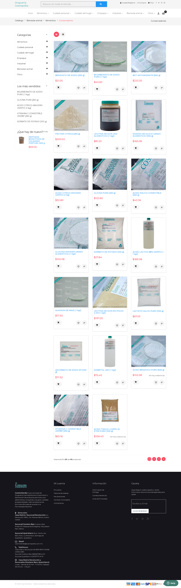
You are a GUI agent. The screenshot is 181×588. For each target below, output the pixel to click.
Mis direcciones (59, 496)
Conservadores (66, 20)
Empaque (102, 13)
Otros (150, 13)
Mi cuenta (57, 490)
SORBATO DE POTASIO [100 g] (32, 121)
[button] (58, 87)
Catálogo (19, 20)
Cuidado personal (61, 13)
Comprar (141, 3)
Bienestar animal (134, 13)
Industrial (116, 13)
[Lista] (63, 34)
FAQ (150, 3)
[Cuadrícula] (56, 34)
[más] (45, 132)
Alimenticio (42, 13)
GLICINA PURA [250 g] (28, 100)
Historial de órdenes (61, 493)
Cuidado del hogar (83, 13)
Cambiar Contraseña (62, 500)
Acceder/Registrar (127, 3)
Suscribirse (140, 511)
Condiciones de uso (99, 495)
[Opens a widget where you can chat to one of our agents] (171, 583)
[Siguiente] (164, 459)
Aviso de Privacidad (99, 499)
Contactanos (59, 503)
